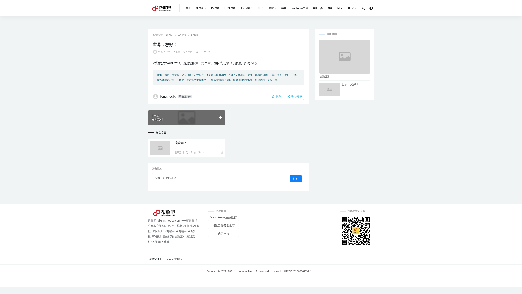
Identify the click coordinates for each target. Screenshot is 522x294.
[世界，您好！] (329, 89)
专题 (330, 8)
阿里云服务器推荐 (223, 225)
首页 (188, 8)
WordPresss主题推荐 (223, 217)
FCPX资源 (230, 8)
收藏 (278, 96)
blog (339, 8)
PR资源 (215, 8)
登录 (354, 8)
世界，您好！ (350, 84)
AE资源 (182, 35)
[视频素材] (160, 148)
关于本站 (223, 233)
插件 (283, 8)
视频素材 (180, 143)
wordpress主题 (299, 8)
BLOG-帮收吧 (174, 259)
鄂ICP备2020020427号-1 (298, 271)
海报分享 (296, 96)
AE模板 (195, 35)
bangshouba (164, 52)
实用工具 (318, 8)
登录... (158, 178)
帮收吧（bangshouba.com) (242, 271)
